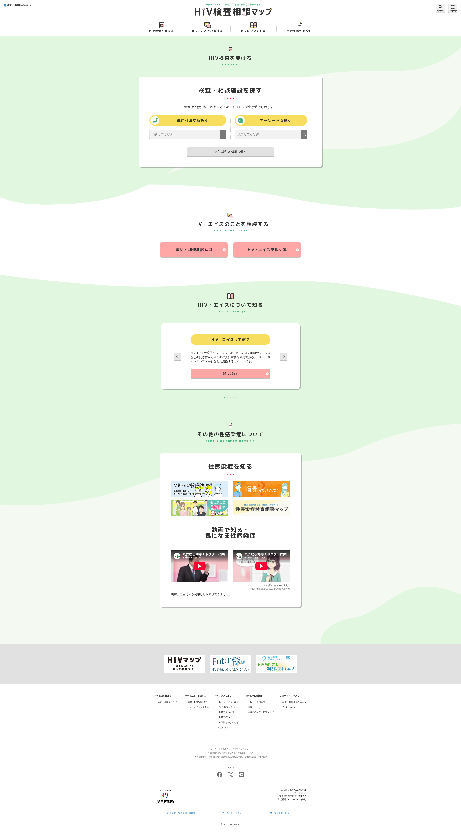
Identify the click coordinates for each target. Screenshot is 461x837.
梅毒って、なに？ (256, 707)
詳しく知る (230, 373)
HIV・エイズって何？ (228, 702)
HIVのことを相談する (207, 31)
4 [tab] (233, 397)
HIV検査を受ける (161, 31)
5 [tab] (236, 397)
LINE (241, 774)
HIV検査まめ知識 (226, 712)
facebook (219, 774)
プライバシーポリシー (232, 813)
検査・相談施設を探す (168, 702)
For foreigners (289, 707)
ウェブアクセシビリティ (282, 813)
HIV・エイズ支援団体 (267, 249)
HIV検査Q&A (224, 717)
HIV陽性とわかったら (228, 722)
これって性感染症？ (257, 702)
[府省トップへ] (165, 805)
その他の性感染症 (299, 31)
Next (283, 356)
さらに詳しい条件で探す (230, 151)
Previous (177, 356)
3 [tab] (230, 397)
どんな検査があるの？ (228, 707)
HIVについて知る (253, 31)
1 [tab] (224, 397)
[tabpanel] (230, 356)
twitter (230, 774)
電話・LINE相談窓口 (194, 249)
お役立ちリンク (225, 727)
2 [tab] (227, 397)
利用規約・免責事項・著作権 (181, 813)
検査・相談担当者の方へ (294, 702)
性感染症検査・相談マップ (261, 712)
